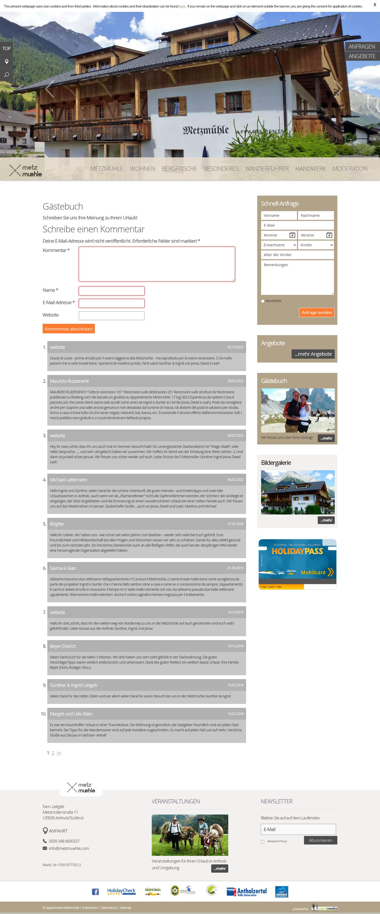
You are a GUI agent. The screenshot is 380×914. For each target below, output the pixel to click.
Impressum (89, 907)
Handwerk (310, 169)
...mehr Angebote (313, 353)
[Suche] (6, 74)
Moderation (350, 169)
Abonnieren (320, 840)
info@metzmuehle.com (69, 848)
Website (50, 315)
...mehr (326, 438)
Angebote (362, 56)
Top (6, 48)
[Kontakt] (6, 61)
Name (50, 290)
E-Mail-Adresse (59, 302)
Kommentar (54, 250)
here (182, 6)
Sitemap (125, 907)
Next (338, 89)
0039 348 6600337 (64, 841)
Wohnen (142, 169)
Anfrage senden (317, 312)
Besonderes (221, 169)
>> (59, 753)
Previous (49, 89)
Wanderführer (267, 169)
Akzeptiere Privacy (277, 841)
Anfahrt (58, 831)
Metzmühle (106, 169)
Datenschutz (109, 907)
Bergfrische (179, 169)
